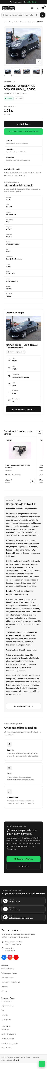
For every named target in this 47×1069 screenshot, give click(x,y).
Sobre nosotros (6, 1001)
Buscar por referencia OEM (10, 982)
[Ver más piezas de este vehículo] (23, 328)
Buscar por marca (7, 978)
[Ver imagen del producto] (8, 72)
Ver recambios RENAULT (22, 706)
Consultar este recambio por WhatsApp (25, 131)
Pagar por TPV (6, 1020)
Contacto (4, 1015)
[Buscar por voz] (37, 15)
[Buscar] (42, 15)
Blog (2, 1010)
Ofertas (4, 991)
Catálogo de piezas (7, 968)
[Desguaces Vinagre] (8, 8)
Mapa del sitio (6, 1048)
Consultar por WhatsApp (25, 859)
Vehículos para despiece (9, 973)
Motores (4, 987)
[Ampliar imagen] (38, 61)
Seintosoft (16, 1060)
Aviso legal (5, 1030)
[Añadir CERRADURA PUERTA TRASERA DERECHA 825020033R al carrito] (32, 481)
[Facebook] (4, 957)
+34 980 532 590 (23, 866)
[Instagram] (10, 957)
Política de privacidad (8, 1034)
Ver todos (39, 432)
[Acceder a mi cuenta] (37, 8)
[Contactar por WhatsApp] (42, 1064)
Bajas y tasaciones (7, 1006)
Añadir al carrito (25, 124)
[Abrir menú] (32, 8)
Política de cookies (7, 1039)
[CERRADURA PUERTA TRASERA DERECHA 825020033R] (20, 450)
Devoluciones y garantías (9, 1043)
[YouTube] (16, 957)
